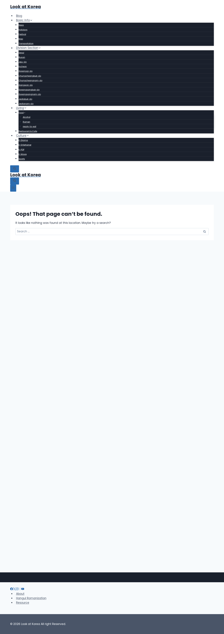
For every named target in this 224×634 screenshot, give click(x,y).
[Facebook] (11, 589)
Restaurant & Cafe (28, 131)
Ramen (26, 121)
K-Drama (23, 140)
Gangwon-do (26, 85)
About (20, 594)
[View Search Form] (14, 168)
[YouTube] (22, 589)
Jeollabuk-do (25, 99)
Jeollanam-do (26, 103)
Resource (22, 603)
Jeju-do (23, 61)
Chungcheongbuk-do (30, 75)
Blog (19, 16)
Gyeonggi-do (25, 71)
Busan (22, 57)
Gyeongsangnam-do (30, 94)
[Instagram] (17, 589)
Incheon (23, 66)
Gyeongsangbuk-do (29, 89)
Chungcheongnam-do (30, 80)
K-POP (21, 149)
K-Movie (23, 154)
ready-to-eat (29, 126)
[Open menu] (13, 188)
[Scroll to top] (215, 614)
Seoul (21, 52)
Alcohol (26, 117)
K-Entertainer (25, 144)
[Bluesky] (20, 589)
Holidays (23, 29)
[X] (14, 589)
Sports (22, 158)
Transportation (26, 43)
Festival (22, 34)
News (21, 25)
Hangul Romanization (31, 598)
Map (21, 38)
